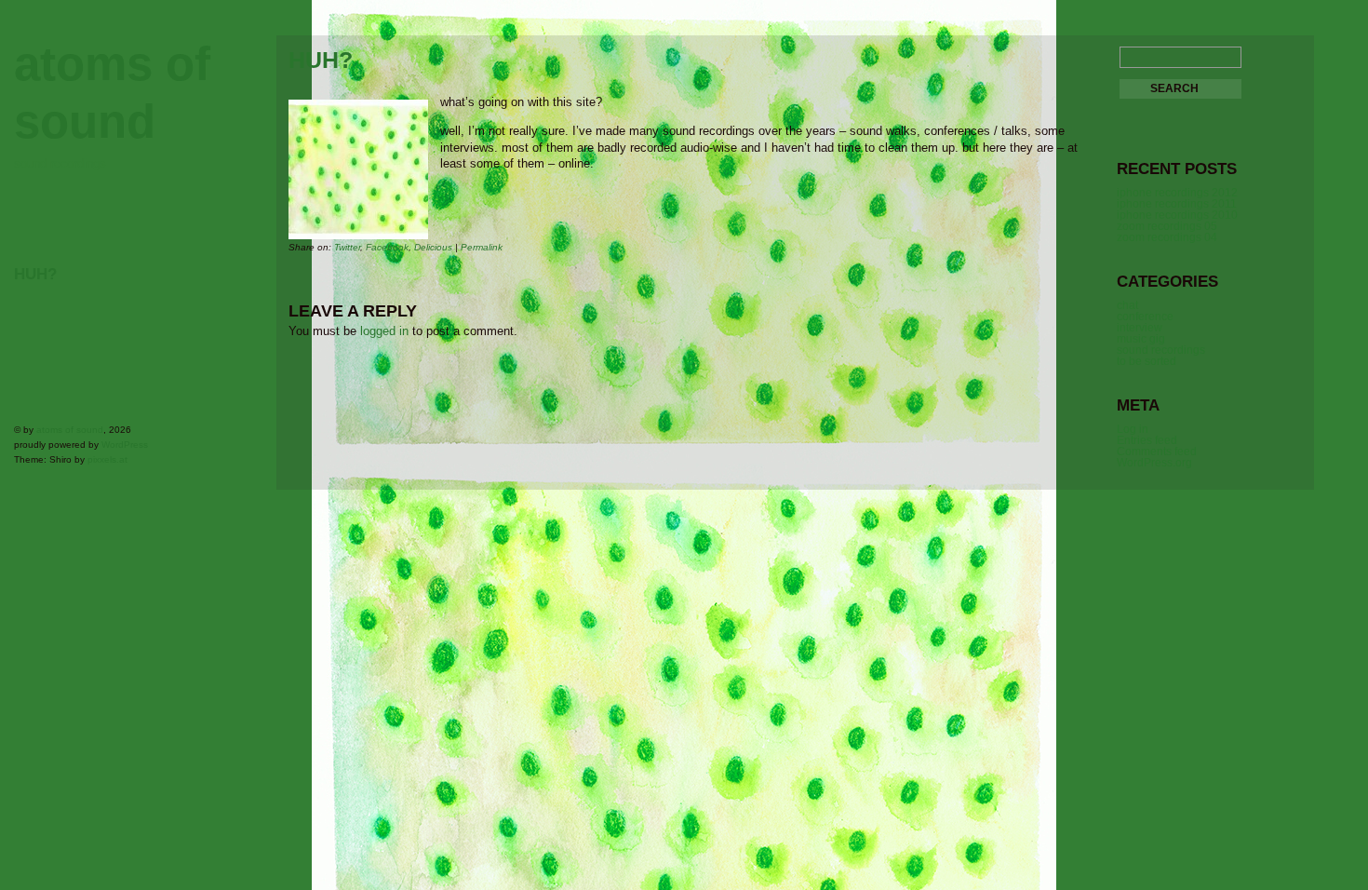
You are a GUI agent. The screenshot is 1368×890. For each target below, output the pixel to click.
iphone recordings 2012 (1177, 192)
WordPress (124, 444)
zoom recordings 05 (1167, 226)
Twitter (347, 247)
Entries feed (1147, 440)
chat (1127, 305)
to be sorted (1146, 361)
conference (1145, 316)
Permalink (482, 247)
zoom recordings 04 (1167, 237)
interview (1139, 327)
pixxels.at (107, 459)
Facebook (387, 247)
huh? (35, 274)
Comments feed (1157, 451)
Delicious (433, 247)
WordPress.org (1154, 462)
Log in (1132, 429)
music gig (1141, 338)
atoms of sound (69, 430)
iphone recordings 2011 (1177, 203)
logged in (384, 331)
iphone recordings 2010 (1177, 215)
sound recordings (1161, 350)
